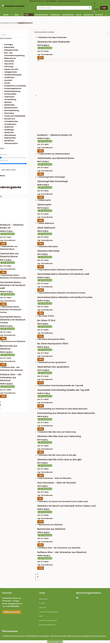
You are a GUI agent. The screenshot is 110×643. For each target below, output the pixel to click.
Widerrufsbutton (12, 612)
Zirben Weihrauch (46, 227)
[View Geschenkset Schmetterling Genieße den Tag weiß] (60, 385)
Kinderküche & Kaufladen (15, 86)
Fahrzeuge (8, 66)
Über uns (42, 608)
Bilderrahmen (10, 58)
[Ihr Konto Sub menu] (106, 15)
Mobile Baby (9, 105)
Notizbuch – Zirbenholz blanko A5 (54, 135)
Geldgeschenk (10, 72)
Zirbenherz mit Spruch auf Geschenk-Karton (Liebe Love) (66, 505)
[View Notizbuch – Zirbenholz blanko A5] (73, 95)
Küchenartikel (10, 94)
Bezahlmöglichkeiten (88, 593)
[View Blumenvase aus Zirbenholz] (50, 524)
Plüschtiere (9, 113)
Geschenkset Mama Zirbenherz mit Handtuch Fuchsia (64, 297)
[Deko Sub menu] (32, 15)
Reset (2, 176)
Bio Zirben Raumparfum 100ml (52, 343)
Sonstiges (8, 44)
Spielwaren (9, 132)
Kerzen (7, 83)
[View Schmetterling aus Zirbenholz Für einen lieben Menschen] (62, 408)
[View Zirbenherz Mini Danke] (47, 246)
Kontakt (42, 603)
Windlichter (9, 141)
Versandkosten (47, 55)
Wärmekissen (10, 135)
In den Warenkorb (44, 48)
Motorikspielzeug (11, 110)
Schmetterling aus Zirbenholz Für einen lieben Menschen (66, 413)
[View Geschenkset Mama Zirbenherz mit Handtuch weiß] (60, 269)
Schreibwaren (68, 15)
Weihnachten (10, 138)
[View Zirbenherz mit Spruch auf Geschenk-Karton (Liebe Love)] (62, 501)
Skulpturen (9, 127)
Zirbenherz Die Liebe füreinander (53, 41)
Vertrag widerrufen (55, 642)
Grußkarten (55, 15)
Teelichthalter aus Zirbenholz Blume (55, 158)
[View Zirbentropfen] (44, 200)
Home (2, 23)
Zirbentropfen (44, 204)
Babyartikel (9, 47)
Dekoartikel (9, 61)
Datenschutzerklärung (48, 620)
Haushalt (8, 80)
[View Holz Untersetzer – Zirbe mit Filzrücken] (54, 478)
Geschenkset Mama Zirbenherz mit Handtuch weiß (63, 274)
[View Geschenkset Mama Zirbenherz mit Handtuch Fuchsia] (61, 293)
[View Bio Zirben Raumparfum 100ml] (51, 339)
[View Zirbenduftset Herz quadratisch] (51, 362)
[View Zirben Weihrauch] (45, 223)
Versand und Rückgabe (48, 612)
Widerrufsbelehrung (47, 625)
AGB (40, 616)
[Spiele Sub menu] (11, 15)
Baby (16, 15)
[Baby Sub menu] (22, 15)
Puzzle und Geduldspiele (14, 116)
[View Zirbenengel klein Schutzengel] (51, 177)
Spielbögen (9, 130)
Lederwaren (88, 15)
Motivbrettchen (41, 15)
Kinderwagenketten (12, 88)
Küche (78, 15)
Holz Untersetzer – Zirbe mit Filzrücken (56, 482)
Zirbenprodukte (11, 143)
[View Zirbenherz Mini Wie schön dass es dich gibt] (56, 455)
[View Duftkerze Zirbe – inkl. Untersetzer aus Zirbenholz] (58, 548)
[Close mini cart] (94, 12)
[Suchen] (89, 7)
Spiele (5, 15)
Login (104, 8)
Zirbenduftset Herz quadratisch (53, 366)
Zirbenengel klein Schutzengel (52, 181)
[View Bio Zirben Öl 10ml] (45, 316)
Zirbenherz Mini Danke (48, 250)
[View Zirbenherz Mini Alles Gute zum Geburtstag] (56, 432)
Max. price (4, 160)
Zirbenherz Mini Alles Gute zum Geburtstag (59, 436)
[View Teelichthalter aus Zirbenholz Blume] (53, 154)
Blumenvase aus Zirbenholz (51, 529)
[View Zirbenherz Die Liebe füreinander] (52, 37)
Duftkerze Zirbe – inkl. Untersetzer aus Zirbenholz (62, 552)
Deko (27, 15)
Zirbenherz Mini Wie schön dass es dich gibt (59, 459)
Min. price (3, 154)
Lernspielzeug (10, 99)
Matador (8, 102)
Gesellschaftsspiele (12, 75)
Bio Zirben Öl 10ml (46, 320)
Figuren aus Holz (11, 69)
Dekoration (11, 23)
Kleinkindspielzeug (12, 91)
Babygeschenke (11, 50)
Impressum (43, 599)
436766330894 (13, 606)
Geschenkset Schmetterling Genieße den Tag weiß (63, 390)
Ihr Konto (99, 15)
